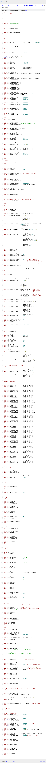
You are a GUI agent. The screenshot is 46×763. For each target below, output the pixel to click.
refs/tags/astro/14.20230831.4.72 (24, 5)
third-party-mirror (6, 5)
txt (41, 761)
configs (42, 5)
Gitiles (7, 761)
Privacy (10, 761)
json (44, 761)
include (37, 5)
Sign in (43, 1)
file (26, 10)
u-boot (13, 5)
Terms (14, 761)
